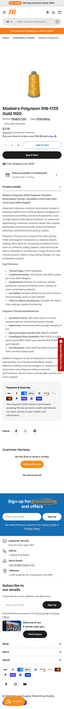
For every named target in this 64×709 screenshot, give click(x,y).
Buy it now (32, 155)
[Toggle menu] (4, 12)
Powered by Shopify (43, 696)
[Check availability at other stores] (56, 174)
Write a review (32, 464)
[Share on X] (25, 431)
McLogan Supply (21, 696)
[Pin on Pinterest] (35, 431)
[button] (61, 354)
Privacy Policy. (32, 528)
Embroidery (43, 119)
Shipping (6, 132)
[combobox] (32, 21)
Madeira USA (18, 119)
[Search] (57, 22)
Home (5, 37)
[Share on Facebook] (16, 431)
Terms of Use (49, 524)
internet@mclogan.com (22, 565)
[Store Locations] (47, 12)
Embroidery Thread (23, 37)
